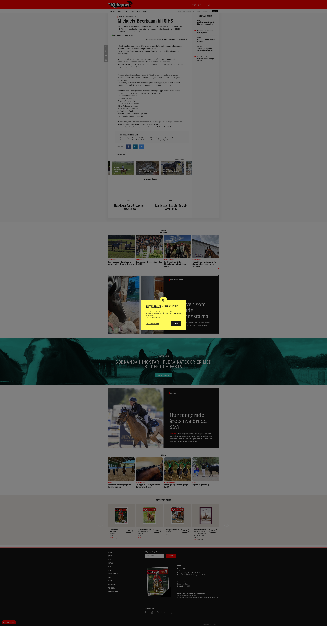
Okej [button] (176, 323)
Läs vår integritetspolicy (153, 317)
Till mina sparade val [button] (152, 323)
